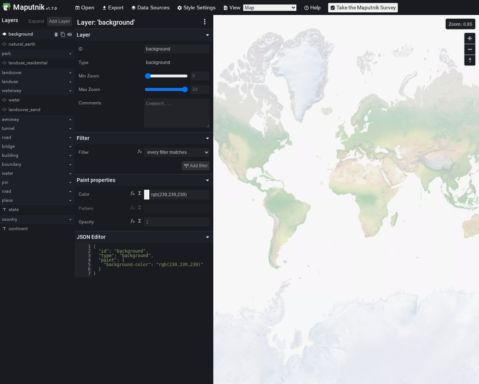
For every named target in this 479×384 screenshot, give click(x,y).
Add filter (198, 165)
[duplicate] (63, 34)
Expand (36, 21)
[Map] (346, 199)
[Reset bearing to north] (469, 60)
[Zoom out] (469, 49)
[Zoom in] (469, 38)
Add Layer (59, 21)
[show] (69, 34)
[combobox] (177, 208)
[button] (205, 21)
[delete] (56, 34)
